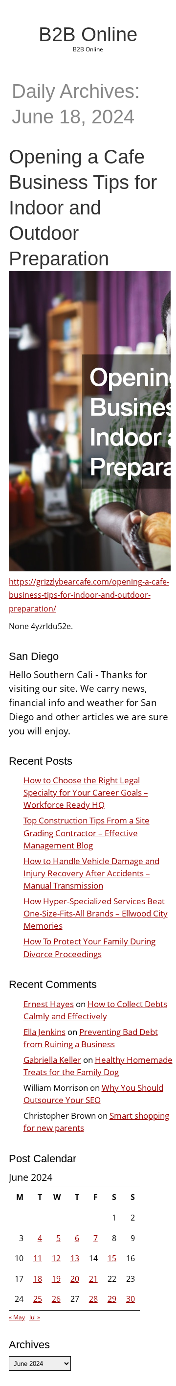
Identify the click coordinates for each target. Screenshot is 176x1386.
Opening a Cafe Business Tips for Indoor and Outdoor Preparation (83, 207)
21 (93, 1278)
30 (130, 1298)
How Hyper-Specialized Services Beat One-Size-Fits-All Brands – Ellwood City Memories (95, 913)
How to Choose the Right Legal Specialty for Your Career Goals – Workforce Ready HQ (85, 792)
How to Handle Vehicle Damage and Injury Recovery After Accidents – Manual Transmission (91, 873)
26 (56, 1298)
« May (17, 1317)
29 (112, 1298)
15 (112, 1258)
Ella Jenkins (44, 1031)
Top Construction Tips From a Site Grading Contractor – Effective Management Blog (86, 832)
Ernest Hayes (48, 1004)
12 (56, 1258)
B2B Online (88, 34)
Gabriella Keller (52, 1059)
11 (37, 1258)
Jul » (34, 1317)
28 (93, 1298)
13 (74, 1258)
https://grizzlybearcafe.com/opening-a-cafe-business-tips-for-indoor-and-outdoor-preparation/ (89, 594)
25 (37, 1298)
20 (74, 1278)
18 (37, 1278)
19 (56, 1278)
